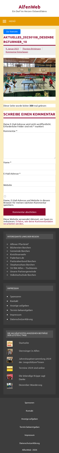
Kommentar (10, 131)
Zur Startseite (12, 32)
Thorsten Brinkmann (31, 48)
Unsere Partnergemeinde (23, 271)
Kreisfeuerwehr (18, 254)
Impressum (15, 314)
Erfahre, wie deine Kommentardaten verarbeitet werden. (28, 222)
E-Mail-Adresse (11, 173)
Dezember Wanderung (30, 384)
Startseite (24, 342)
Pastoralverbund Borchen (23, 261)
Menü (12, 21)
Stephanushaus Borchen (22, 264)
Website (7, 185)
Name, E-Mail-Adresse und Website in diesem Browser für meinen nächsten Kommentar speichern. (26, 202)
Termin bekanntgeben (21, 310)
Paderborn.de (17, 257)
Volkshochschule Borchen (23, 274)
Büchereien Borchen (20, 247)
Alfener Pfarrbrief (19, 244)
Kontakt (14, 300)
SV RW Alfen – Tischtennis (23, 267)
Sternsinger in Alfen (29, 350)
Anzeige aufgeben (19, 305)
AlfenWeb (29, 7)
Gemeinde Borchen (20, 250)
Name (7, 162)
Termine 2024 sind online (32, 367)
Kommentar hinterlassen (17, 51)
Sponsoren (15, 296)
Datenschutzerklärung (21, 319)
